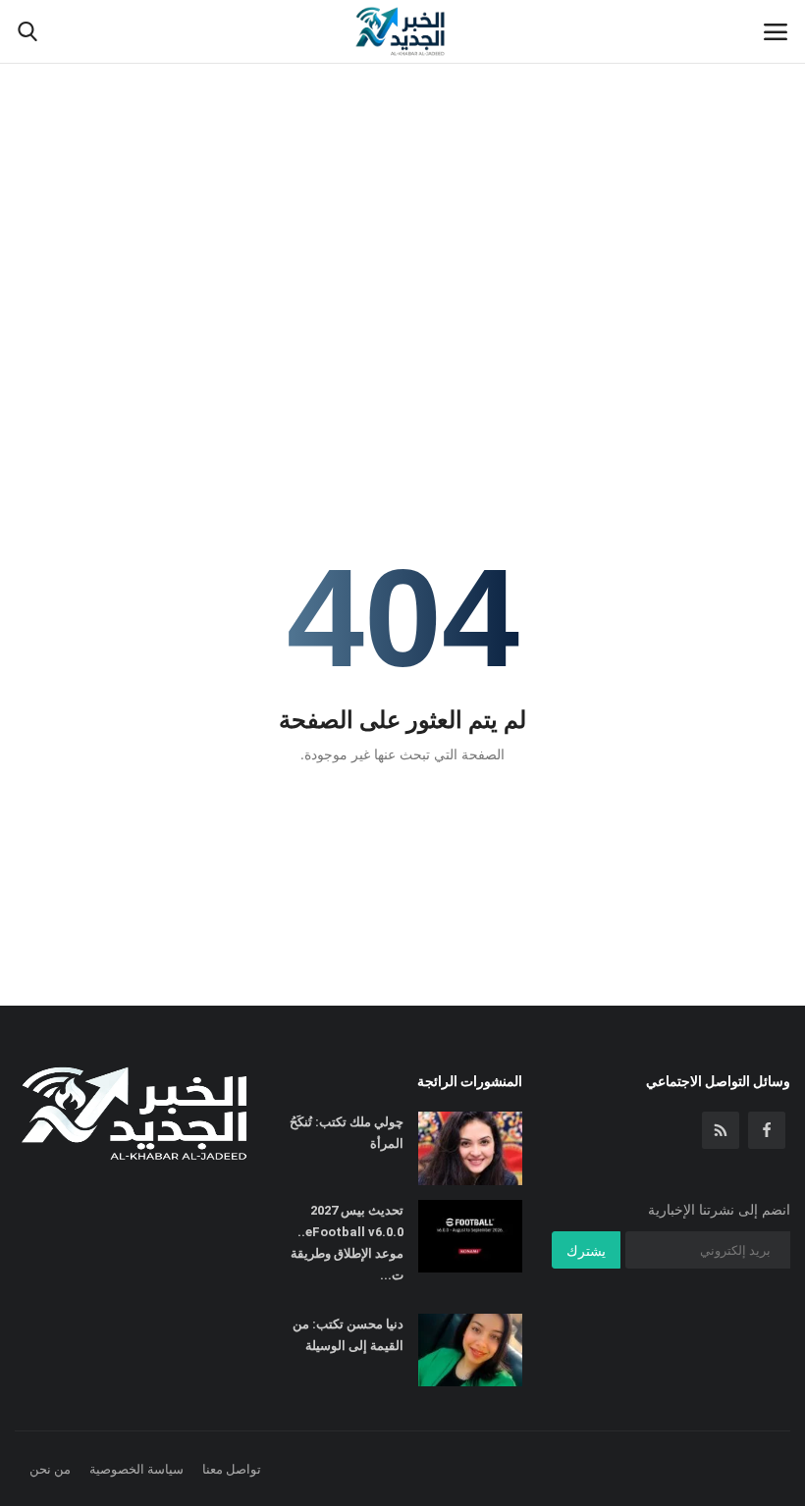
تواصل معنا (231, 1469)
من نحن (50, 1469)
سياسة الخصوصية (136, 1469)
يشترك (586, 1250)
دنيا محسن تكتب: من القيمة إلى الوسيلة (347, 1335)
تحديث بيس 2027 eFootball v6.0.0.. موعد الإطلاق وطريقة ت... (346, 1242)
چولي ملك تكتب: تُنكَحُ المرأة (346, 1133)
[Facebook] (766, 1130)
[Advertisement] (402, 147)
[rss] (720, 1130)
